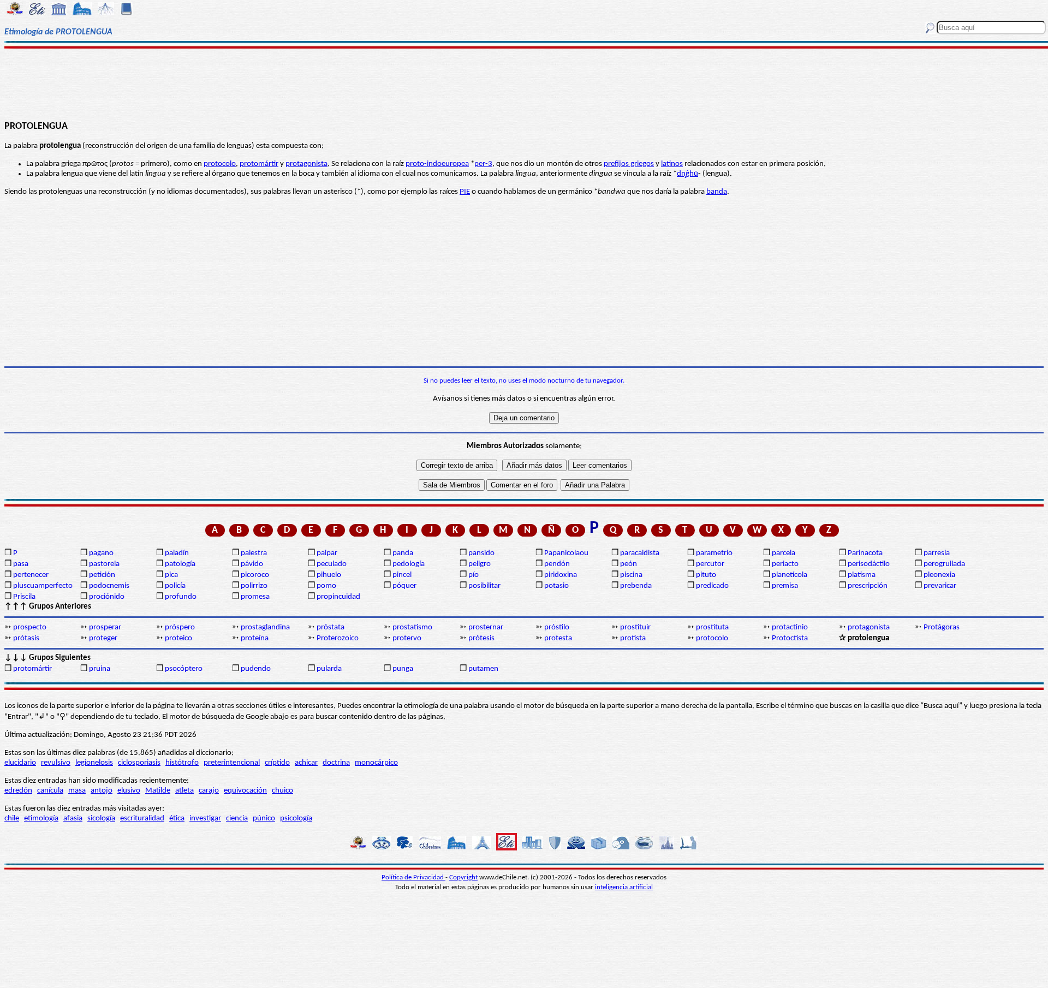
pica (171, 575)
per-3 (483, 164)
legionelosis (94, 763)
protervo (406, 638)
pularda (329, 669)
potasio (556, 586)
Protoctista (790, 638)
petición (102, 575)
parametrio (714, 553)
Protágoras (942, 627)
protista (633, 638)
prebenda (636, 586)
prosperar (105, 627)
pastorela (104, 564)
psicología (296, 818)
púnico (264, 818)
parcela (783, 553)
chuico (282, 791)
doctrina (336, 763)
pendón (557, 564)
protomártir (259, 164)
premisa (785, 586)
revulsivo (55, 763)
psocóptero (184, 669)
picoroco (255, 575)
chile (11, 818)
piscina (631, 575)
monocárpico (376, 763)
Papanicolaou (566, 553)
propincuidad (338, 597)
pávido (252, 564)
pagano (101, 553)
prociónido (106, 597)
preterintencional (232, 763)
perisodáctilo (869, 564)
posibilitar (484, 586)
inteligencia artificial (624, 887)
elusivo (128, 791)
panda (402, 553)
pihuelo (329, 575)
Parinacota (865, 553)
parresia (937, 553)
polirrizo (254, 586)
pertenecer (31, 575)
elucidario (20, 763)
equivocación (245, 791)
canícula (50, 791)
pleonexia (939, 575)
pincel (402, 575)
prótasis (26, 638)
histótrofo (182, 763)
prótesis (481, 638)
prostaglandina (265, 627)
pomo (326, 586)
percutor (710, 564)
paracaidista (639, 553)
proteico (178, 638)
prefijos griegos (629, 164)
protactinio (790, 627)
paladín (177, 553)
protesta (558, 638)
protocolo (220, 164)
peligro (479, 564)
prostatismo (412, 627)
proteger (103, 638)
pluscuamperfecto (43, 586)
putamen (483, 669)
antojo (101, 791)
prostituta (712, 627)
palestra (254, 553)
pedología (408, 564)
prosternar (485, 627)
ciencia (237, 818)
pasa (20, 564)
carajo (209, 791)
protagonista (306, 164)
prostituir (635, 627)
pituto (706, 575)
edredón (18, 791)
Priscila (24, 597)
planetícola (789, 575)
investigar (205, 818)
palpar (327, 553)
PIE (465, 192)
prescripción (868, 586)
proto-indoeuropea (437, 164)
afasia (72, 818)
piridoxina (560, 575)
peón (628, 564)
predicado (712, 586)
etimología (41, 818)
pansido (481, 553)
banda (716, 192)
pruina (99, 669)
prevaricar (940, 586)
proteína (255, 638)
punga (402, 669)
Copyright (463, 877)
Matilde (157, 791)
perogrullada (944, 564)
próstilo (556, 627)
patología (180, 564)
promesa (255, 597)
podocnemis (109, 586)
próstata (330, 627)
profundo (180, 597)
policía (175, 586)
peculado (332, 564)
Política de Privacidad (413, 877)
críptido (277, 763)
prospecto (29, 627)
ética (176, 818)
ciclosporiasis (139, 763)
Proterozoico (338, 638)
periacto (785, 564)
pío (473, 575)
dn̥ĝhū (687, 174)
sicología (101, 818)
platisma (862, 575)
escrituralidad (142, 818)
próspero (180, 627)
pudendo (256, 669)
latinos (672, 164)
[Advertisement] (524, 83)
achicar (306, 763)
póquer (404, 586)
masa (77, 791)
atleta (184, 791)
